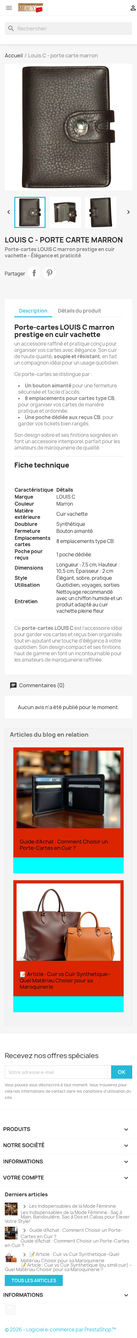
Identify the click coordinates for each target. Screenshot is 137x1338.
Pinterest (49, 273)
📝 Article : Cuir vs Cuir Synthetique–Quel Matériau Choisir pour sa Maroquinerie (65, 980)
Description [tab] (33, 310)
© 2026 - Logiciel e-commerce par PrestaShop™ (60, 1329)
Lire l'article (35, 866)
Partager (34, 273)
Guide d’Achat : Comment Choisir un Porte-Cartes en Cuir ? (64, 844)
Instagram (10, 1310)
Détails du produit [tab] (79, 310)
